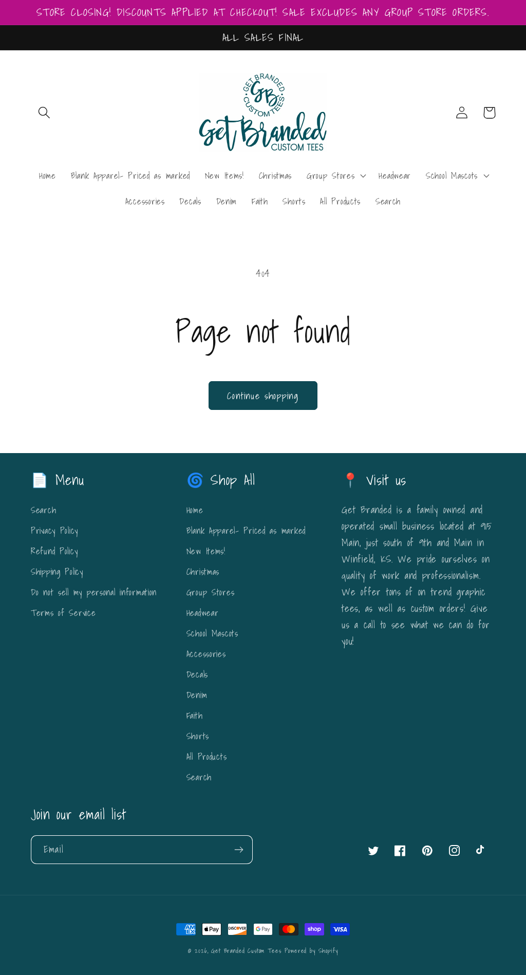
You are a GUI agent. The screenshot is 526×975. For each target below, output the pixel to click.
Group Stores (210, 592)
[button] (44, 112)
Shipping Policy (57, 571)
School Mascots (212, 633)
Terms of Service (63, 613)
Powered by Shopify (311, 950)
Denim (197, 695)
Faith (194, 715)
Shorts (197, 736)
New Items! (206, 551)
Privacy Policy (54, 530)
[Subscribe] (238, 849)
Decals (197, 674)
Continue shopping (262, 395)
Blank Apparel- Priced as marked (246, 530)
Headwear (202, 613)
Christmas (202, 571)
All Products (206, 756)
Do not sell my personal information (94, 592)
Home (194, 510)
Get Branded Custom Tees (246, 950)
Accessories (206, 654)
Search (43, 510)
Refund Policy (54, 551)
